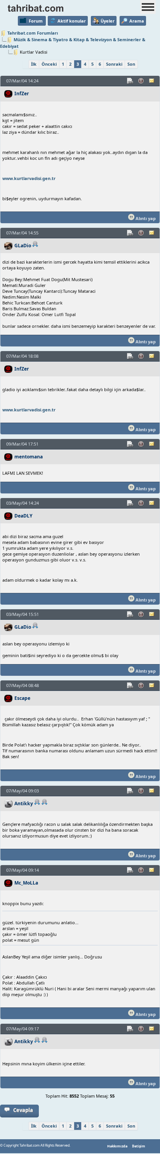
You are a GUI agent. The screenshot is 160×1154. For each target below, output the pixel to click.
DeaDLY (23, 515)
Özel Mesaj (152, 81)
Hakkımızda (117, 1146)
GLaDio (22, 245)
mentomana (28, 456)
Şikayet (141, 81)
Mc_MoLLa (26, 882)
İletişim (138, 1146)
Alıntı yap (145, 218)
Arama (136, 21)
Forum (36, 21)
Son (131, 64)
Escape (22, 698)
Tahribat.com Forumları (32, 33)
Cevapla (23, 1110)
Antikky (23, 803)
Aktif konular (71, 21)
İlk (34, 64)
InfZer (21, 93)
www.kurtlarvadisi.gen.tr (29, 178)
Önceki (49, 64)
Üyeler (108, 21)
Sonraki (114, 64)
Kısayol (130, 81)
